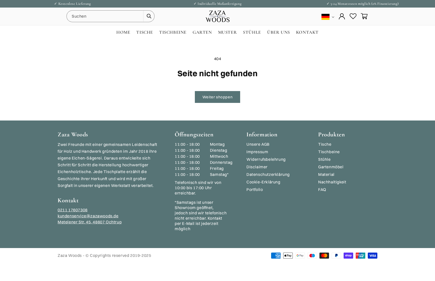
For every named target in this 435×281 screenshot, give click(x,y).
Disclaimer (257, 166)
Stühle (324, 159)
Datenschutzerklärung (268, 174)
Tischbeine (329, 151)
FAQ (322, 189)
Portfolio (254, 189)
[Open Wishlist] (352, 16)
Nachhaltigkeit (332, 181)
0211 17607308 (73, 209)
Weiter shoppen (217, 97)
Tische (325, 144)
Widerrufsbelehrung (266, 159)
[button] (364, 16)
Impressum (257, 151)
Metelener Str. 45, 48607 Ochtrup (90, 221)
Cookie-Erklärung (263, 181)
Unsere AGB (258, 144)
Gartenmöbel (331, 166)
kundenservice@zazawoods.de (88, 215)
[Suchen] (148, 16)
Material (326, 174)
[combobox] (110, 16)
